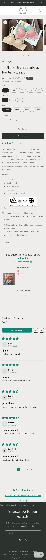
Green (37, 110)
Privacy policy (25, 554)
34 (5, 90)
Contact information (30, 558)
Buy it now (23, 136)
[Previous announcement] (4, 2)
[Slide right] (28, 55)
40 (31, 90)
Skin (27, 110)
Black (6, 110)
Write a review (17, 330)
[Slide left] (17, 55)
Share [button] (7, 243)
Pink (17, 110)
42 (39, 90)
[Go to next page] (32, 469)
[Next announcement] (41, 2)
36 (14, 90)
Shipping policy (17, 558)
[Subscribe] (38, 533)
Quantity (5, 115)
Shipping (4, 81)
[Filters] (35, 330)
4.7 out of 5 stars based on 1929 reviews (23, 496)
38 (22, 90)
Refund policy (14, 554)
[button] (5, 10)
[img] (23, 258)
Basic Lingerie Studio (22, 551)
